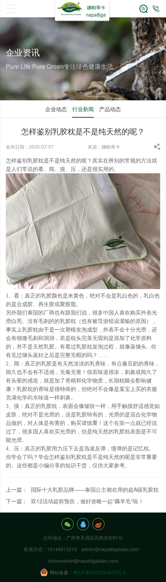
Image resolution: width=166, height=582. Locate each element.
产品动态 (110, 109)
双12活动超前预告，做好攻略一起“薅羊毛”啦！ (87, 501)
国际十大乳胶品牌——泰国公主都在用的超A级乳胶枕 (95, 489)
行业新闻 (83, 109)
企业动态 (56, 109)
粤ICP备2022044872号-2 (99, 572)
